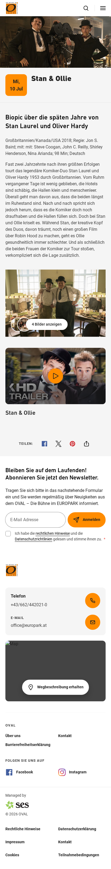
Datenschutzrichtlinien (33, 539)
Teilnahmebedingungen (78, 855)
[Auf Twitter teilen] (58, 444)
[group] (55, 303)
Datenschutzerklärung (77, 829)
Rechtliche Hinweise (22, 829)
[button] (40, 324)
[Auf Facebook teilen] (44, 444)
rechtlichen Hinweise (53, 533)
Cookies (12, 855)
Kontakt (65, 842)
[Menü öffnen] (103, 8)
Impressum (15, 842)
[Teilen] (86, 444)
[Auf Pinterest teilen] (72, 444)
